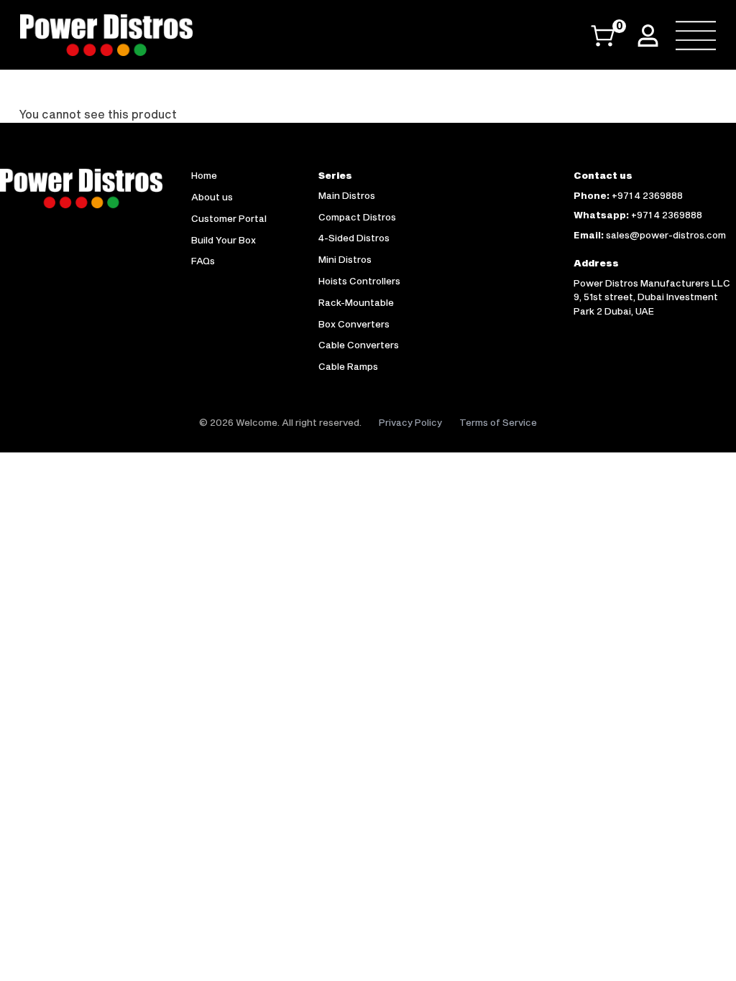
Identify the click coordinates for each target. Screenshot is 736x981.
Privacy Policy (410, 422)
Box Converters (354, 324)
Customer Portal (229, 218)
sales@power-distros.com (666, 235)
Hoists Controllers (359, 281)
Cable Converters (358, 344)
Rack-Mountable (356, 302)
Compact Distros (357, 217)
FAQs (203, 260)
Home (204, 175)
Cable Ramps (348, 366)
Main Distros (346, 195)
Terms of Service (498, 422)
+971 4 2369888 (647, 195)
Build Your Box (223, 240)
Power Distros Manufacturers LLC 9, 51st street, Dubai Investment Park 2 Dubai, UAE (652, 297)
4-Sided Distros (354, 237)
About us (212, 197)
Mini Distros (345, 259)
